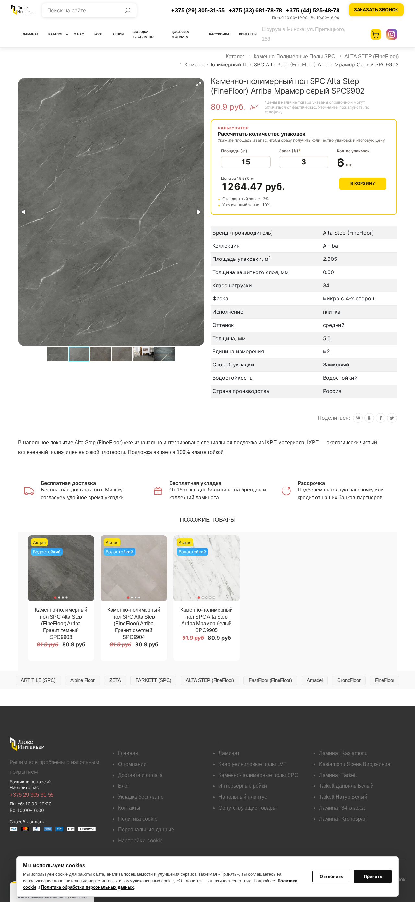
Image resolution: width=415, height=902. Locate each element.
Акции (118, 34)
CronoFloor (349, 680)
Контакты (248, 34)
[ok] (369, 418)
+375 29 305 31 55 (31, 795)
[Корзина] (375, 34)
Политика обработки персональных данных (87, 887)
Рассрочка (219, 34)
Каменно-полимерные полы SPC (294, 56)
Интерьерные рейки (243, 786)
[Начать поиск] (127, 10)
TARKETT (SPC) (153, 680)
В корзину (362, 183)
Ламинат (31, 34)
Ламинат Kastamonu (343, 753)
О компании (132, 764)
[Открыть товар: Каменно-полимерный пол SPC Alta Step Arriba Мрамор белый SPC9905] (206, 568)
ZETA (115, 680)
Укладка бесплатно (143, 34)
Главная (128, 753)
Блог (98, 34)
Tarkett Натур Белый (343, 797)
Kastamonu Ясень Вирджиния (354, 764)
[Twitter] (392, 418)
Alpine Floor (82, 680)
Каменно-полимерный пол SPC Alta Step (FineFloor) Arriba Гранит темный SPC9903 (61, 623)
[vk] (358, 418)
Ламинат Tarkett (338, 775)
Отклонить (331, 876)
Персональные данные (146, 829)
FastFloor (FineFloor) (270, 680)
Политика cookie (138, 819)
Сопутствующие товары (248, 808)
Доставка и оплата (180, 34)
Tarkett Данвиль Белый (346, 786)
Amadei (315, 680)
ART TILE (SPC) (38, 680)
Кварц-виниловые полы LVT (253, 764)
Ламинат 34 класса (342, 808)
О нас (79, 34)
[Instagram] (391, 34)
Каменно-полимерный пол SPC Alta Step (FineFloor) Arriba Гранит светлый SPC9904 (133, 623)
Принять (373, 876)
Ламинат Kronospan (343, 819)
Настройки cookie (140, 840)
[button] (198, 84)
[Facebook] (380, 418)
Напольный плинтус (243, 797)
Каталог (55, 34)
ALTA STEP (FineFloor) (371, 56)
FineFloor (385, 680)
